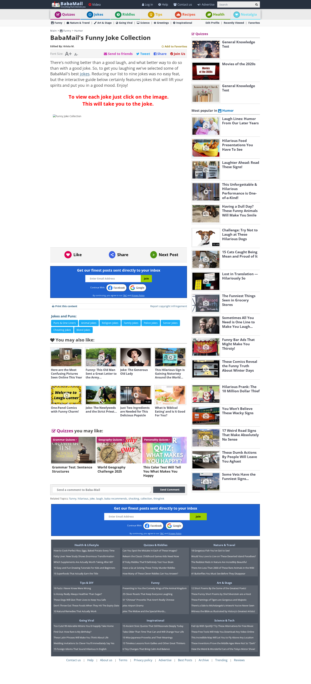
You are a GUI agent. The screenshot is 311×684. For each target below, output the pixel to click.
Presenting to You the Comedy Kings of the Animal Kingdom (155, 588)
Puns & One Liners (64, 323)
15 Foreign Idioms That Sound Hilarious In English (80, 649)
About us (106, 660)
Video (96, 4)
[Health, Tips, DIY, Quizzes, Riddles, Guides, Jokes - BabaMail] (68, 4)
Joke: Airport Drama (133, 605)
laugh (99, 498)
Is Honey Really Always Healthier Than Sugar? (78, 594)
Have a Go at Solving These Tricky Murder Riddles (149, 567)
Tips (158, 14)
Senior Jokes (170, 323)
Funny (58, 22)
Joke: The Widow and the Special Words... (144, 611)
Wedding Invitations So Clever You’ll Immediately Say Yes (84, 643)
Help (165, 4)
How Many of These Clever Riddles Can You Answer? (150, 573)
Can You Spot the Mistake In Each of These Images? (150, 550)
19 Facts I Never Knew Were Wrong (72, 588)
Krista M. (68, 46)
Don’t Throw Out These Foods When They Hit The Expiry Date (86, 605)
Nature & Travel (80, 22)
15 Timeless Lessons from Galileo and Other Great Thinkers (154, 643)
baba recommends (115, 498)
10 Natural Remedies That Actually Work (75, 611)
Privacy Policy (138, 295)
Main (53, 30)
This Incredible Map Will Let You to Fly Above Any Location (222, 637)
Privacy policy (143, 660)
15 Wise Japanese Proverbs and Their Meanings (148, 637)
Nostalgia (249, 14)
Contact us (184, 4)
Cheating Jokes (62, 330)
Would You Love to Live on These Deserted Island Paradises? (223, 556)
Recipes (188, 14)
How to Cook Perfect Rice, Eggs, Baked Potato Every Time (84, 550)
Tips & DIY (86, 582)
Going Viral (125, 22)
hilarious (83, 498)
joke (92, 498)
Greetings (163, 22)
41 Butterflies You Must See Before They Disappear (218, 573)
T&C (125, 295)
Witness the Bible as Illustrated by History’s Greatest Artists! (223, 611)
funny (72, 498)
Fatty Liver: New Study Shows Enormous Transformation (84, 556)
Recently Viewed (234, 22)
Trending (221, 660)
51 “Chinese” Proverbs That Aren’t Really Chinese (148, 599)
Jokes (98, 14)
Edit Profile (212, 22)
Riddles (128, 14)
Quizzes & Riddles (155, 545)
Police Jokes (151, 323)
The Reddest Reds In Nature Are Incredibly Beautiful (219, 562)
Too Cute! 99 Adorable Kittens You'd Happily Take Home (84, 626)
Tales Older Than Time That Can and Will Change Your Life (153, 631)
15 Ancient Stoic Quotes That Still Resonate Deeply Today (153, 626)
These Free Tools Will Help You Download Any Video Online (222, 631)
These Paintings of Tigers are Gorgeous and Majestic (219, 599)
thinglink (159, 498)
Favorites (254, 22)
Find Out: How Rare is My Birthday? (72, 631)
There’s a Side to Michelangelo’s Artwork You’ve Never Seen (222, 605)
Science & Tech (224, 620)
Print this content (66, 306)
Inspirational (184, 22)
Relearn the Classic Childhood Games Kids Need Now (151, 556)
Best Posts (185, 660)
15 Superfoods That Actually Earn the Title (76, 573)
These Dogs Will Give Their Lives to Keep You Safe (80, 599)
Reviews (239, 660)
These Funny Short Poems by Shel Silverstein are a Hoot (221, 594)
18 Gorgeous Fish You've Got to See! (210, 550)
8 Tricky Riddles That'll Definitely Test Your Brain (148, 562)
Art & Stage (104, 22)
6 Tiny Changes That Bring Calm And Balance (146, 649)
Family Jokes (131, 323)
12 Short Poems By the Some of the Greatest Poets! (218, 588)
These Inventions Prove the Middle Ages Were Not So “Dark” (223, 643)
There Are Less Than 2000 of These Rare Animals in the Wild (222, 567)
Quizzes (68, 14)
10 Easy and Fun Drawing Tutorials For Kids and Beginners (84, 567)
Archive (204, 660)
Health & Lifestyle (87, 545)
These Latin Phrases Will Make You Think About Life (81, 637)
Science (145, 22)
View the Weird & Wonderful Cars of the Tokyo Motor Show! (223, 649)
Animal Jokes (88, 323)
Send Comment (169, 489)
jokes (84, 74)
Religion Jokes (110, 323)
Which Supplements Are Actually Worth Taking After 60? (83, 562)
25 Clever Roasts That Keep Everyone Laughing (147, 594)
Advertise (208, 4)
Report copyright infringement (168, 306)
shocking (134, 498)
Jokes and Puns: (63, 316)
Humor (78, 30)
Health (218, 14)
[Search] (256, 4)
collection (146, 498)
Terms (123, 660)
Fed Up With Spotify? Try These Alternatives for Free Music (222, 626)
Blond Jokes (83, 330)
